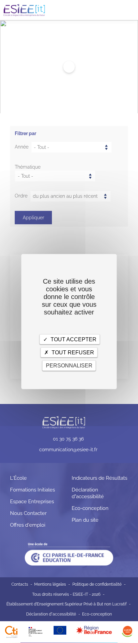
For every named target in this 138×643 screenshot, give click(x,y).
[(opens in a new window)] (94, 629)
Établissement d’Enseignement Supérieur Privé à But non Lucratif (66, 604)
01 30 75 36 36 (68, 439)
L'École (18, 478)
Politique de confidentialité (97, 584)
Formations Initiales (32, 490)
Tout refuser (72, 352)
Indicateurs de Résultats (99, 478)
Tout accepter (72, 339)
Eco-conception (90, 508)
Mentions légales (50, 584)
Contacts (19, 584)
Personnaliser (69, 365)
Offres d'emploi (27, 525)
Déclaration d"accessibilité (51, 614)
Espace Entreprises (32, 502)
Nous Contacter (28, 513)
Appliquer (33, 217)
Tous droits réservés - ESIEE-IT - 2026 (66, 594)
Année (21, 147)
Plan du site (85, 520)
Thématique (28, 167)
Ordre (21, 195)
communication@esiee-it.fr (68, 449)
